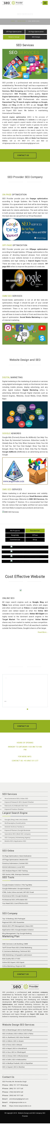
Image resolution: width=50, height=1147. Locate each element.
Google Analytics (24, 888)
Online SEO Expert (8, 962)
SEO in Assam (18, 1041)
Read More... (43, 632)
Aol (21, 819)
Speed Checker (28, 802)
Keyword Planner (11, 830)
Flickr (28, 611)
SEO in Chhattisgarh (19, 1052)
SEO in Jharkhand (8, 1037)
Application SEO (20, 841)
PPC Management (18, 926)
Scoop (33, 614)
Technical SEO (25, 951)
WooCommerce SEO (12, 798)
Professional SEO (8, 900)
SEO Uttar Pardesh (23, 1037)
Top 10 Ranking (7, 919)
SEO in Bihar (18, 1034)
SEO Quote (6, 874)
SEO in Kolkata (7, 1034)
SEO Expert (20, 962)
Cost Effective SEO (21, 903)
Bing (13, 819)
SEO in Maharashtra (19, 1059)
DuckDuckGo (21, 823)
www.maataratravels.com (26, 704)
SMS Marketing (7, 955)
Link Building (18, 944)
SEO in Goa (6, 1052)
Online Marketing (8, 966)
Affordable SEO (22, 900)
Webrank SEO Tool (21, 806)
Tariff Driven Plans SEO (10, 947)
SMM (26, 944)
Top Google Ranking (24, 933)
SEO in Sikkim (7, 1041)
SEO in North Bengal (25, 1030)
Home (12, 21)
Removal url (9, 806)
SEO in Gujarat (7, 1067)
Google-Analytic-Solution (11, 885)
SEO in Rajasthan (27, 1063)
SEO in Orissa (7, 1056)
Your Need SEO (7, 903)
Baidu (25, 819)
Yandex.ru (20, 827)
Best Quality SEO (8, 959)
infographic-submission (23, 955)
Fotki (27, 614)
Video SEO (24, 798)
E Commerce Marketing (10, 951)
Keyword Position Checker (14, 809)
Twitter (22, 611)
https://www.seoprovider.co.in (20, 1106)
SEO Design (36, 37)
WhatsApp (24, 1085)
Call (21, 1088)
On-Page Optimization (10, 856)
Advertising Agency (23, 837)
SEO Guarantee (18, 922)
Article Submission (9, 867)
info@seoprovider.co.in (17, 1102)
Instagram (43, 608)
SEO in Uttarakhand (20, 1048)
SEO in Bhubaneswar (20, 1056)
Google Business (24, 830)
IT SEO (18, 959)
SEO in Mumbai (19, 1067)
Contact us (23, 155)
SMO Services (7, 944)
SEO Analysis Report (9, 871)
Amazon (44, 611)
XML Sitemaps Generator (20, 874)
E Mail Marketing (26, 947)
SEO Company (10, 837)
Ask (17, 819)
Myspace (6, 614)
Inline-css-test (17, 892)
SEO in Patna (28, 1034)
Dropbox (14, 614)
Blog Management (9, 933)
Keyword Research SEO (13, 802)
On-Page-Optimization (36, 32)
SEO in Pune (6, 1045)
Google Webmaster (9, 888)
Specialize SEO (10, 834)
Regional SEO (7, 922)
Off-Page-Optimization (14, 32)
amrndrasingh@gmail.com (18, 1099)
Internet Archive (10, 827)
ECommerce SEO (8, 896)
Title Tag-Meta (27, 885)
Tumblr (5, 611)
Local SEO (21, 867)
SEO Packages (20, 919)
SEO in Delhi (6, 1059)
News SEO (29, 926)
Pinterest (35, 611)
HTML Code (6, 892)
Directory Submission (10, 863)
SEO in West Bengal (9, 1030)
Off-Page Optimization (10, 860)
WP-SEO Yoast (28, 892)
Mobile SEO (9, 841)
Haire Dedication (25, 856)
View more (25, 547)
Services (21, 21)
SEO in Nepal (7, 1048)
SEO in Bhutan (17, 1045)
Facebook (13, 611)
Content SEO (23, 863)
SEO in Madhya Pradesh (10, 1063)
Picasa (21, 614)
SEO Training (23, 871)
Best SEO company (24, 834)
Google (7, 819)
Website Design (13, 37)
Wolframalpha (10, 823)
